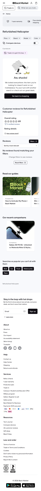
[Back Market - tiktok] (10, 348)
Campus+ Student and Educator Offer (16, 391)
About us (6, 329)
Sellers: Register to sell (11, 397)
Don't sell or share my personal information (18, 454)
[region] (20, 193)
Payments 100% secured (12, 406)
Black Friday (7, 434)
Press (5, 332)
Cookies (6, 451)
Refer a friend (8, 379)
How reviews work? (13, 133)
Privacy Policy (8, 457)
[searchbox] (29, 8)
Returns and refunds (10, 368)
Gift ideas (6, 431)
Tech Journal (7, 422)
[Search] (19, 8)
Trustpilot (6, 344)
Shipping (6, 365)
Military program (9, 394)
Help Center (7, 362)
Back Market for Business (12, 403)
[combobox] (7, 38)
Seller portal (7, 400)
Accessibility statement (11, 338)
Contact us (7, 359)
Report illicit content (10, 460)
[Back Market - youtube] (15, 348)
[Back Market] (20, 3)
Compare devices (9, 425)
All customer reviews (10, 428)
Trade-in (6, 388)
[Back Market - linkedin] (19, 348)
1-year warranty (8, 382)
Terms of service (9, 444)
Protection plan (8, 385)
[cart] (36, 3)
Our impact (7, 335)
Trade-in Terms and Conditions (14, 447)
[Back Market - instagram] (5, 348)
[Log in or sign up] (31, 3)
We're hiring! (7, 341)
